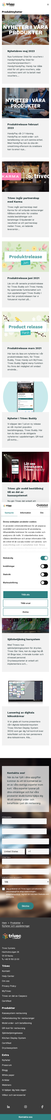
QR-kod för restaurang (13, 1028)
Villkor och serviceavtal (13, 1095)
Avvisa (25, 612)
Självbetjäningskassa (12, 1033)
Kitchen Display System (14, 1038)
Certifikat (6, 1001)
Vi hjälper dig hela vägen (14, 1090)
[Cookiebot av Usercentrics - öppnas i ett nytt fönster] (36, 505)
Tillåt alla (25, 594)
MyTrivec (6, 991)
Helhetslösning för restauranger (18, 1018)
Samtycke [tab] (9, 513)
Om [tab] (41, 513)
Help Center (8, 976)
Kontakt (6, 971)
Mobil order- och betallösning (17, 1023)
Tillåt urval (25, 603)
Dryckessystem (9, 1048)
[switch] (44, 566)
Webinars (6, 1085)
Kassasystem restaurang (14, 1013)
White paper (8, 1075)
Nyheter (6, 1060)
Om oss (5, 981)
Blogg (5, 1070)
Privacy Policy (9, 986)
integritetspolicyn (13, 894)
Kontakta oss (25, 1117)
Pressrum (7, 1065)
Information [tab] (25, 513)
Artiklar (5, 1080)
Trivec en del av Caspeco (14, 996)
